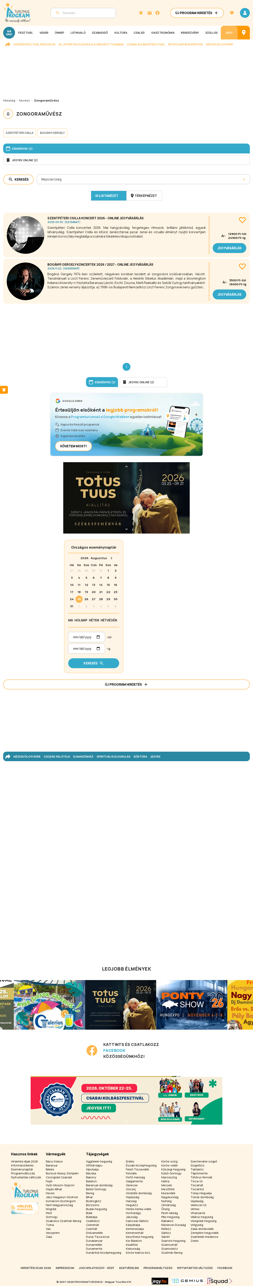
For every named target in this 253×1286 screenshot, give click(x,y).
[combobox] (41, 179)
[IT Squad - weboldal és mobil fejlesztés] (219, 1281)
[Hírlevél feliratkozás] (141, 13)
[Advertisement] (126, 330)
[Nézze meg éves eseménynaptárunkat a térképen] (244, 32)
